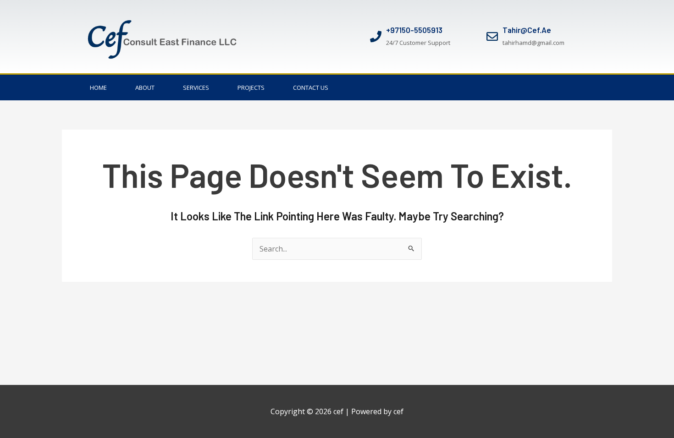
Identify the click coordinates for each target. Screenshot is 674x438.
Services (196, 87)
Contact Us (310, 87)
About (145, 87)
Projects (251, 87)
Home (98, 87)
